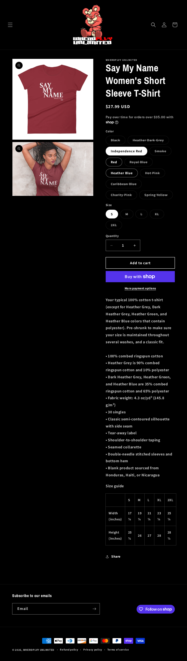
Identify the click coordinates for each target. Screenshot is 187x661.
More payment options (140, 288)
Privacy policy (92, 649)
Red (114, 162)
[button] (10, 24)
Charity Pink (124, 195)
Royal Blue (141, 163)
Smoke (163, 152)
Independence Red (126, 151)
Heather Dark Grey (151, 141)
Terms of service (118, 649)
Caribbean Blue (126, 184)
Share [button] (116, 556)
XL (159, 215)
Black (118, 141)
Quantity (112, 236)
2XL (116, 226)
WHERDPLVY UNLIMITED (38, 650)
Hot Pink (155, 174)
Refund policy (69, 649)
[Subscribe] (94, 609)
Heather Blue (122, 173)
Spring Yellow (158, 195)
